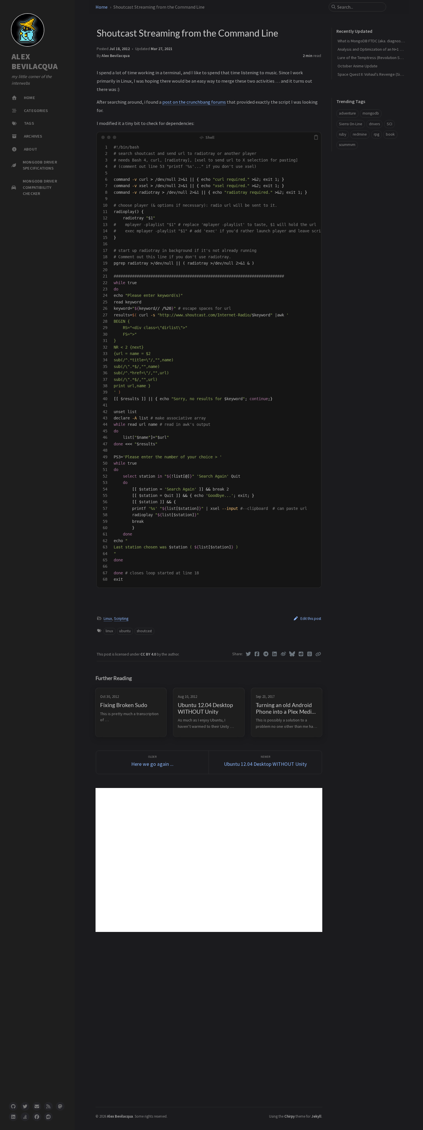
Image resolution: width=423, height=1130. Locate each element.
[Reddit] (301, 654)
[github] (13, 1106)
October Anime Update (358, 65)
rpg (376, 134)
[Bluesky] (292, 654)
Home (102, 7)
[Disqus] (209, 860)
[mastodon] (60, 1106)
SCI (389, 123)
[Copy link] (318, 654)
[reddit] (48, 1117)
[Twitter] (248, 654)
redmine (360, 134)
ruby (342, 134)
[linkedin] (13, 1117)
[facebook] (37, 1117)
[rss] (48, 1106)
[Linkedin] (274, 654)
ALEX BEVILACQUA (35, 61)
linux (109, 630)
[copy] (316, 137)
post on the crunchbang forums (194, 102)
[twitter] (25, 1106)
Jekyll (316, 1116)
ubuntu (125, 630)
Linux (108, 618)
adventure (347, 113)
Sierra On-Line (350, 123)
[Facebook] (257, 654)
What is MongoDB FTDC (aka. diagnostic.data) (376, 40)
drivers (374, 123)
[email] (37, 1106)
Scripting (121, 618)
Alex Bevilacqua (116, 55)
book (390, 134)
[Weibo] (283, 654)
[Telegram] (266, 654)
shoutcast (144, 630)
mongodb (371, 113)
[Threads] (309, 654)
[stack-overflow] (25, 1117)
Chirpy (289, 1116)
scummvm (347, 144)
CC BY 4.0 (148, 654)
